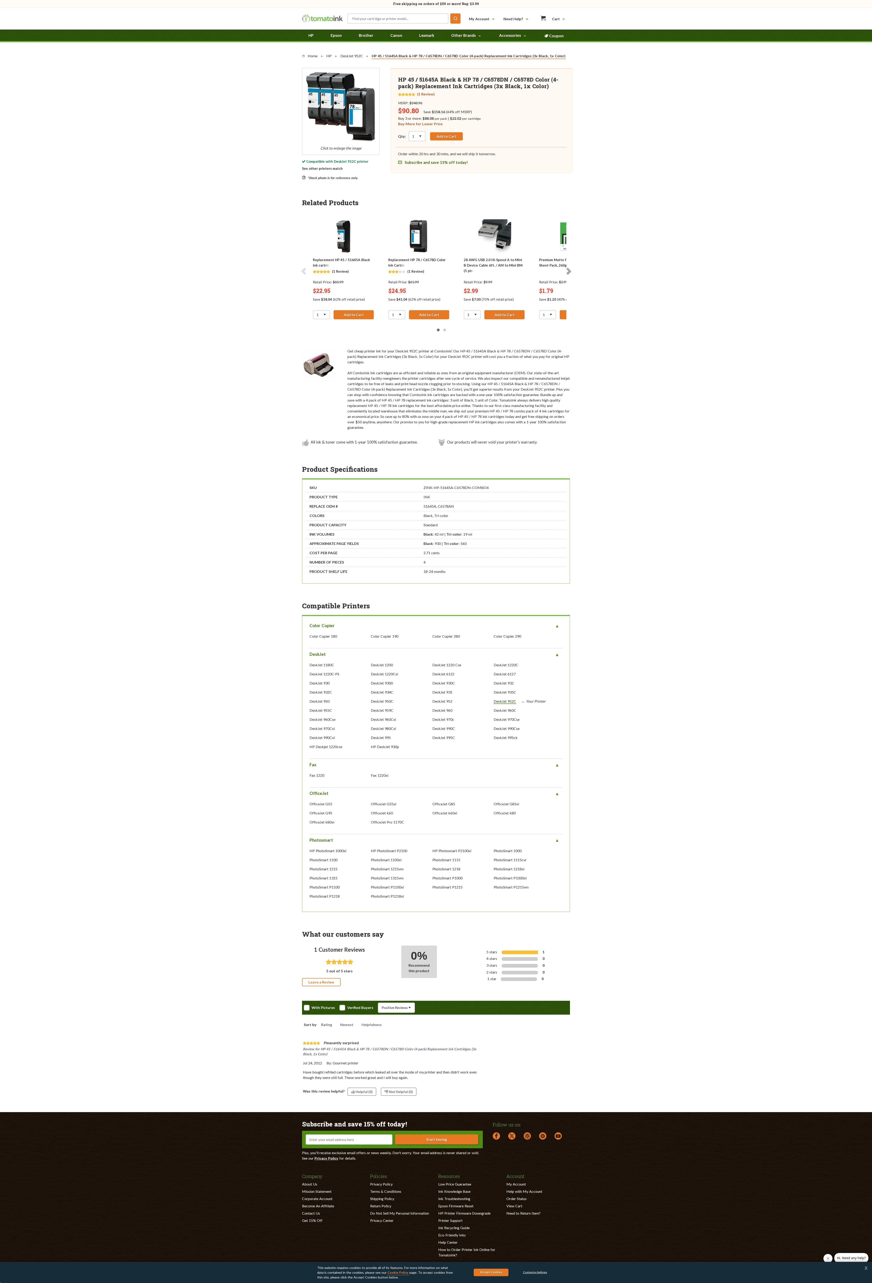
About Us (309, 1184)
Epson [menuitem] (336, 35)
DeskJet (318, 654)
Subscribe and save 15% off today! (436, 162)
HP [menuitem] (311, 35)
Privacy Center (382, 1220)
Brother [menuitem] (366, 35)
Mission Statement (317, 1191)
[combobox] (404, 18)
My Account (516, 1184)
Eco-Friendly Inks (452, 1235)
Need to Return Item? (523, 1213)
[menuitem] (482, 19)
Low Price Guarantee (454, 1184)
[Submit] (455, 18)
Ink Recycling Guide (454, 1228)
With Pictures (323, 1007)
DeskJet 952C (345, 161)
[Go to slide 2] (444, 330)
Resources (449, 1176)
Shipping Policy (382, 1198)
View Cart (514, 1206)
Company (312, 1176)
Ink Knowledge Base (454, 1191)
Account (515, 1176)
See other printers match (322, 168)
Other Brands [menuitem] (463, 35)
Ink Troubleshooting (454, 1198)
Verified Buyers (360, 1007)
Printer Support (450, 1220)
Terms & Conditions (385, 1191)
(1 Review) (426, 94)
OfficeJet (319, 793)
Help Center (448, 1242)
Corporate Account (317, 1198)
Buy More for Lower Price (420, 124)
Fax (313, 764)
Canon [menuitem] (396, 35)
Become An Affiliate (318, 1206)
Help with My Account (524, 1191)
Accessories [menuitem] (510, 35)
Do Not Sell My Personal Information (399, 1213)
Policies (378, 1176)
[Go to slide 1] (438, 330)
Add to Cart (446, 136)
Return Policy (380, 1206)
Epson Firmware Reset (455, 1206)
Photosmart (321, 840)
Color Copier (322, 625)
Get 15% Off (312, 1220)
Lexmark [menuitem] (426, 35)
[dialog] (436, 1272)
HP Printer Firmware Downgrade (464, 1213)
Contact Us (311, 1213)
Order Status (516, 1198)
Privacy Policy (326, 1158)
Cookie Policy (398, 1272)
